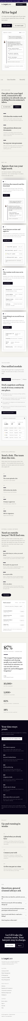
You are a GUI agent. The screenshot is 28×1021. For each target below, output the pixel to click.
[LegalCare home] (6, 4)
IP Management (5, 975)
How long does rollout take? (9, 920)
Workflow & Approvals (6, 992)
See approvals (7, 240)
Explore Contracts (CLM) (9, 412)
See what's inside (19, 25)
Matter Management (16, 379)
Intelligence (4, 994)
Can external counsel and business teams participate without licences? (13, 909)
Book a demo (6, 25)
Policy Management (6, 979)
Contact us (17, 106)
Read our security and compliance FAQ (12, 738)
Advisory (3, 986)
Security (3, 1005)
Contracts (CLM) (6, 379)
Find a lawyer (6, 595)
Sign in (19, 945)
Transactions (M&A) (6, 977)
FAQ (2, 1007)
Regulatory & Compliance (7, 988)
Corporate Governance (6, 990)
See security (7, 327)
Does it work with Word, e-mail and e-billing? (12, 915)
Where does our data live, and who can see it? (13, 898)
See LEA (6, 195)
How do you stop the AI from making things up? (12, 903)
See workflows (8, 283)
